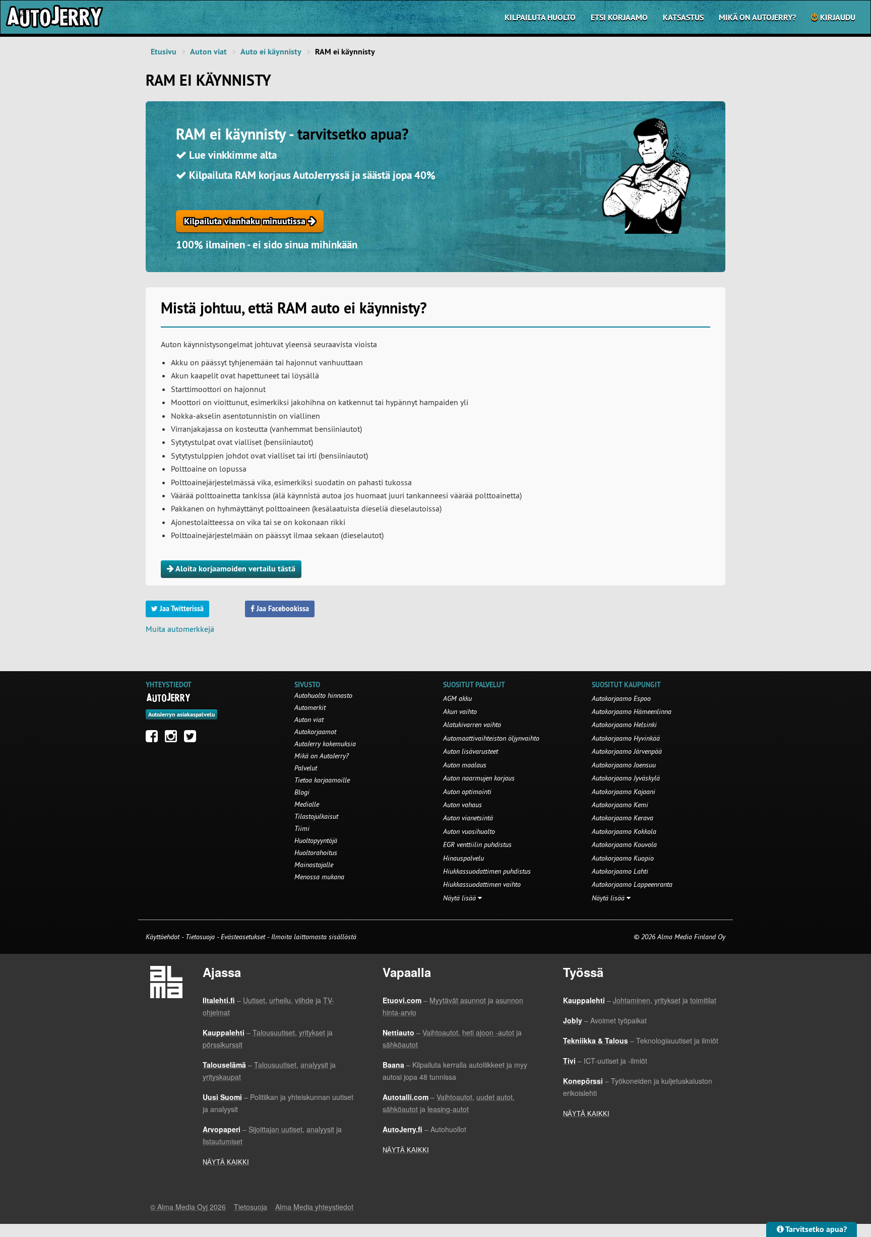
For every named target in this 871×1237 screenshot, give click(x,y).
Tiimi (301, 828)
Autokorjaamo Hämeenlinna (631, 711)
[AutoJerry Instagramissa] (173, 738)
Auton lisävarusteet (470, 751)
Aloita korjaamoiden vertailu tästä (234, 568)
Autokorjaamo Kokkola (624, 831)
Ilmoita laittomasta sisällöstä (313, 936)
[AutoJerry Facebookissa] (154, 738)
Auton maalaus (464, 764)
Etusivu (163, 51)
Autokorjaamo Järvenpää (627, 751)
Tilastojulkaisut (316, 816)
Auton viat (208, 51)
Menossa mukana (319, 876)
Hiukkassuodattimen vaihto (482, 884)
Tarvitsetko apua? (815, 1229)
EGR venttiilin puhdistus (477, 844)
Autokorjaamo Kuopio (623, 858)
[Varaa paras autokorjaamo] (169, 697)
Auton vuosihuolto (469, 831)
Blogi (301, 792)
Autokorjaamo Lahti (620, 871)
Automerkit (310, 707)
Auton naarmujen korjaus (479, 778)
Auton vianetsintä (468, 817)
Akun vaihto (460, 711)
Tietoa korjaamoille (322, 780)
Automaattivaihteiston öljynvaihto (491, 738)
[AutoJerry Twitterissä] (192, 738)
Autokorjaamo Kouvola (624, 844)
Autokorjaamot (315, 731)
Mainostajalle (313, 864)
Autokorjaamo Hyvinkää (626, 738)
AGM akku (457, 698)
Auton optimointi (467, 791)
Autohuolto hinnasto (323, 695)
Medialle (306, 804)
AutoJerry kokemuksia (325, 743)
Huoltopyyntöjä (315, 840)
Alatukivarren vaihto (472, 724)
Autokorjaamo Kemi (620, 804)
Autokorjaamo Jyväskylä (626, 778)
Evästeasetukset (243, 936)
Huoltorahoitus (315, 852)
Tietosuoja (200, 936)
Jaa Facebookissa (282, 608)
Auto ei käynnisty (270, 51)
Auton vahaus (462, 804)
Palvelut (305, 767)
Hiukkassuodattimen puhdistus (487, 871)
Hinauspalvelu (463, 858)
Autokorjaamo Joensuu (624, 764)
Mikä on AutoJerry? (757, 17)
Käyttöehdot (163, 936)
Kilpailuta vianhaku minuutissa (246, 221)
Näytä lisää (460, 897)
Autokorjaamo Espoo (621, 698)
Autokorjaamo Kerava (622, 817)
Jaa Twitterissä (181, 608)
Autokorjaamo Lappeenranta (632, 884)
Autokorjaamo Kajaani (623, 791)
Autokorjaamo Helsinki (624, 724)
